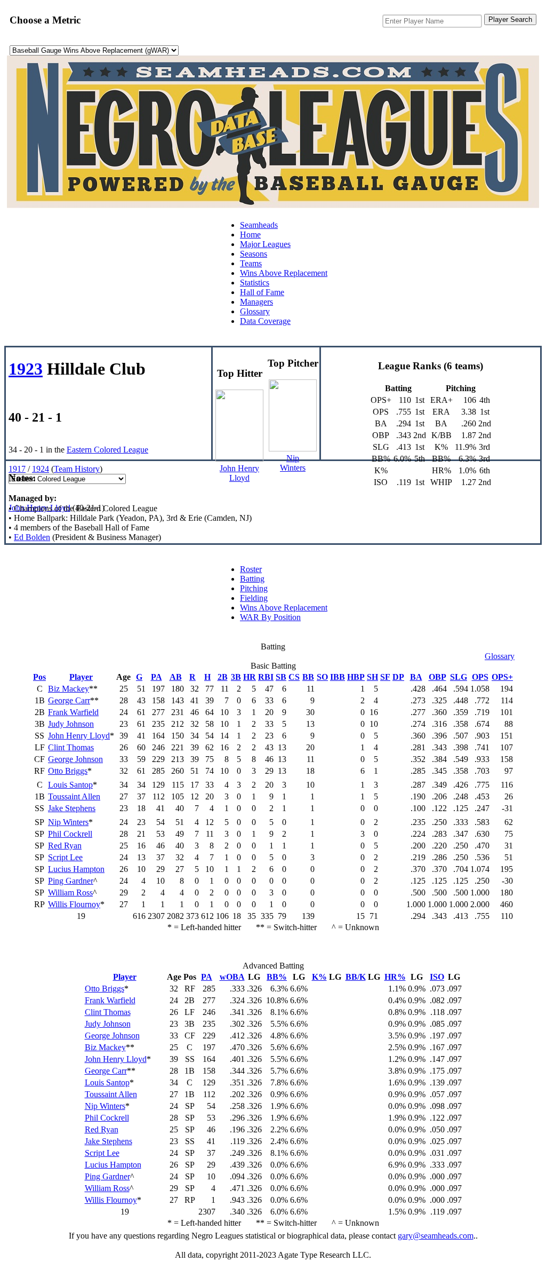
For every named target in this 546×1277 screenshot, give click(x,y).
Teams (251, 263)
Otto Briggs (67, 770)
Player (81, 676)
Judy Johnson (71, 723)
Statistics (254, 282)
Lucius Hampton (76, 869)
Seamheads (259, 224)
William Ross (70, 892)
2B (223, 676)
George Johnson (75, 759)
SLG (458, 676)
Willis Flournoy (74, 904)
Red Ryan (65, 845)
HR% (395, 976)
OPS (480, 676)
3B (236, 676)
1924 (40, 468)
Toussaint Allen (74, 796)
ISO (437, 976)
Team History (77, 468)
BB (308, 676)
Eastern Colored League (107, 449)
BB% (277, 976)
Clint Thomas (71, 747)
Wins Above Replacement (283, 272)
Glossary (255, 311)
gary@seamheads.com (435, 1235)
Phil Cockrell (70, 833)
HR (249, 676)
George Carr (69, 700)
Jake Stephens (71, 808)
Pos (39, 676)
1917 (17, 468)
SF (385, 676)
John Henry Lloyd (39, 507)
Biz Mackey (68, 688)
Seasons (253, 253)
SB (281, 676)
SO (322, 676)
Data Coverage (265, 321)
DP (398, 676)
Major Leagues (265, 244)
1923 (26, 368)
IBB (337, 676)
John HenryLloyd (239, 473)
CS (294, 676)
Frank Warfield (73, 712)
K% (319, 976)
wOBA (232, 976)
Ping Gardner (70, 880)
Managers (256, 301)
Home (250, 234)
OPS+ (502, 676)
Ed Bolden (32, 537)
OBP (437, 676)
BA (416, 676)
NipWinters (293, 463)
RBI (266, 676)
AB (176, 676)
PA (156, 676)
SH (372, 676)
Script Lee (65, 857)
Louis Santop (70, 784)
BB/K (356, 976)
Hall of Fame (262, 292)
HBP (356, 676)
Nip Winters (68, 822)
